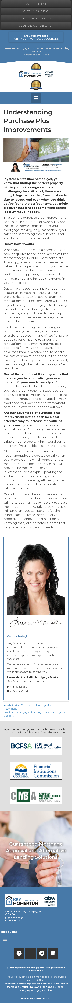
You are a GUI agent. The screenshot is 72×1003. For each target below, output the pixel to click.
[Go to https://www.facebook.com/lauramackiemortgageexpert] (19, 953)
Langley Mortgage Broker (36, 990)
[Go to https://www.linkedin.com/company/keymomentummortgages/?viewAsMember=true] (53, 953)
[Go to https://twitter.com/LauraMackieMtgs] (42, 953)
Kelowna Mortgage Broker (46, 986)
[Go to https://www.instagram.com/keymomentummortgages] (30, 953)
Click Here (14, 920)
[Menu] (36, 98)
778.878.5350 (18, 686)
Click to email (19, 690)
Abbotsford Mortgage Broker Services (28, 983)
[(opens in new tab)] (36, 746)
